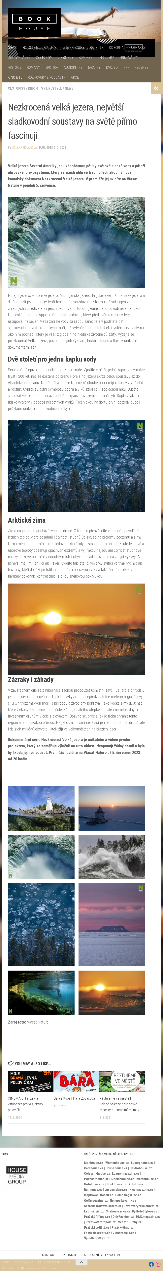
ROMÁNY (33, 67)
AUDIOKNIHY (73, 67)
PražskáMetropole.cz (101, 1222)
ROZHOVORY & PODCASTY (46, 77)
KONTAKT (49, 1255)
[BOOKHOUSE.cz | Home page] (34, 22)
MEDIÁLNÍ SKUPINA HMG (102, 1255)
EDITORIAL (30, 47)
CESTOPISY (44, 57)
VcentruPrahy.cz (130, 1222)
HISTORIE (14, 67)
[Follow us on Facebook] (151, 1264)
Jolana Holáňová (24, 148)
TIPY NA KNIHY (73, 47)
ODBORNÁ (116, 47)
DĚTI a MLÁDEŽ (19, 57)
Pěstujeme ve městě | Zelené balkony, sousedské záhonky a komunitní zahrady (119, 1104)
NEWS (12, 47)
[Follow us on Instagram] (158, 1264)
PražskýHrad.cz (123, 1227)
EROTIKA (52, 67)
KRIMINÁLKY (128, 57)
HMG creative (50, 1268)
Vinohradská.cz (123, 1233)
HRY (126, 67)
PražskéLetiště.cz (96, 1227)
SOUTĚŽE (49, 47)
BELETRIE (97, 47)
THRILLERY (106, 57)
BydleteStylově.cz (144, 1211)
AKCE (75, 77)
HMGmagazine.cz (148, 1217)
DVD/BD (112, 67)
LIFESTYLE (65, 57)
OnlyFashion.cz (124, 1217)
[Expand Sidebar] (156, 88)
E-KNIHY (94, 67)
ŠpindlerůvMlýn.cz (97, 1238)
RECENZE (141, 67)
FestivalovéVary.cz (97, 1233)
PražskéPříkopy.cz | (98, 1217)
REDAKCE (70, 1255)
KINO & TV (15, 77)
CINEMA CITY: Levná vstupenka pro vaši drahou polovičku (26, 1104)
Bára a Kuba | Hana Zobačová (74, 1098)
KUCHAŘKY (137, 47)
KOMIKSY (85, 57)
